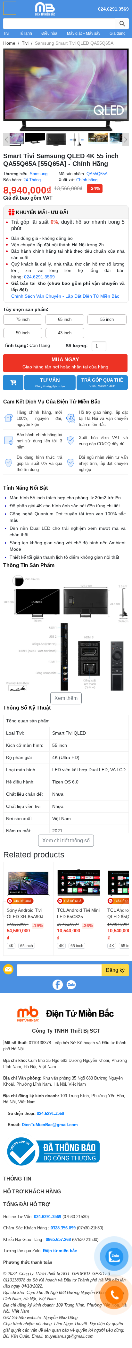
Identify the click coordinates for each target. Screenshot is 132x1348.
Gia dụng (118, 33)
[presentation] (7, 909)
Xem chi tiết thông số (66, 840)
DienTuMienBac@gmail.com (50, 1124)
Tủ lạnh (25, 33)
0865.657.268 (58, 1239)
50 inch (22, 332)
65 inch (64, 319)
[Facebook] (58, 985)
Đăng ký (115, 970)
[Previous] (6, 139)
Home (9, 43)
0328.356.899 (63, 1228)
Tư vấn (50, 383)
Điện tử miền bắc (60, 1250)
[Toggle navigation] (9, 8)
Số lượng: (77, 345)
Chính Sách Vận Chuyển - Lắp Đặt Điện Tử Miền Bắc (65, 296)
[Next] (125, 139)
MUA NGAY (65, 363)
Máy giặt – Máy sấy (83, 33)
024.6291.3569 (113, 9)
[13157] (13, 382)
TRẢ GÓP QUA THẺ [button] (102, 382)
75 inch (22, 319)
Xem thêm (66, 698)
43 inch (64, 332)
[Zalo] (71, 985)
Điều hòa (49, 33)
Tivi (6, 33)
